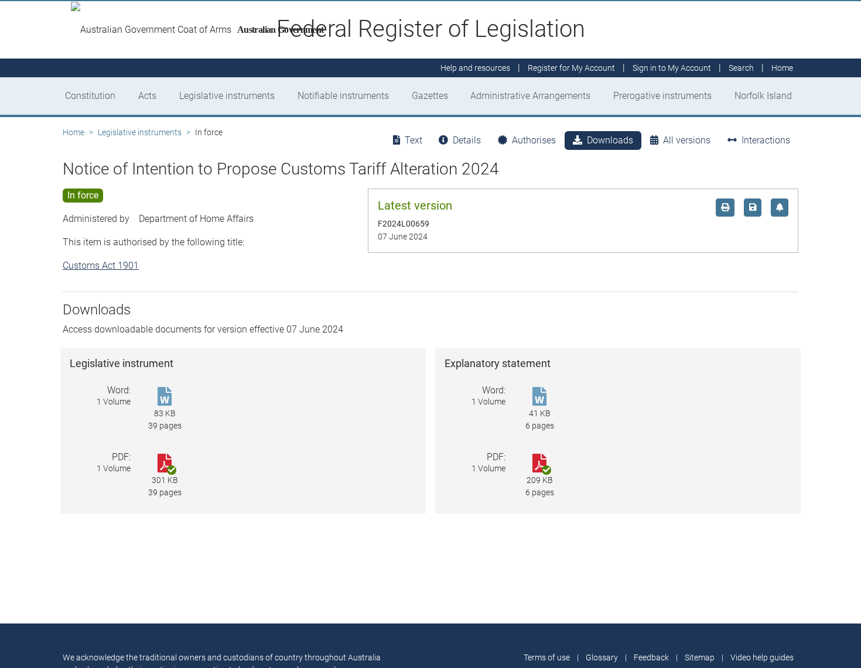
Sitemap (700, 657)
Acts (147, 95)
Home (73, 132)
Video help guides (762, 657)
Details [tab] (467, 140)
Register (571, 68)
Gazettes (430, 95)
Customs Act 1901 (101, 265)
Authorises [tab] (534, 140)
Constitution (90, 95)
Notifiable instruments (343, 95)
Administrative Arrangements (530, 95)
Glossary (602, 657)
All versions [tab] (686, 140)
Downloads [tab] (610, 140)
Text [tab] (413, 140)
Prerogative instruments (662, 95)
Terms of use (547, 657)
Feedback (651, 657)
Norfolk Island (763, 95)
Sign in (672, 68)
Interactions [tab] (766, 140)
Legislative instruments (227, 95)
